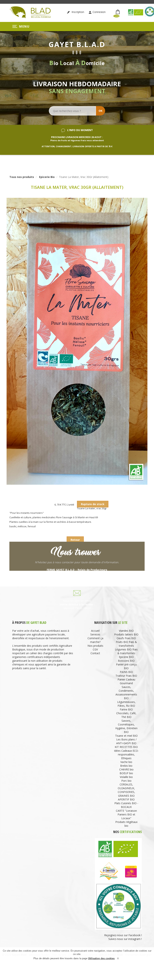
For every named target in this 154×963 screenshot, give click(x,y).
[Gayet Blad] (30, 12)
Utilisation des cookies (101, 958)
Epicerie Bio (47, 177)
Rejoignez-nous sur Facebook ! (122, 935)
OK (100, 110)
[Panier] (118, 12)
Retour (75, 540)
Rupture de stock (92, 504)
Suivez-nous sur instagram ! (125, 939)
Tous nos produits (21, 177)
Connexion (99, 12)
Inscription (77, 12)
